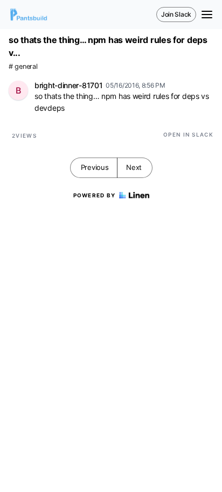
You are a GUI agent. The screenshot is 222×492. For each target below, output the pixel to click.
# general (23, 66)
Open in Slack (188, 134)
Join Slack (176, 14)
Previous (95, 167)
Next (134, 167)
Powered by (94, 195)
